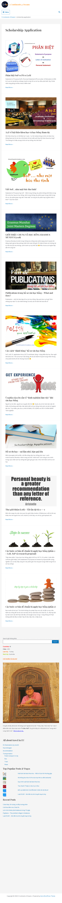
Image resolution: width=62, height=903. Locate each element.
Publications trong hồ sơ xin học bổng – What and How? (29, 294)
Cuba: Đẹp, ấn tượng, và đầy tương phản (15, 804)
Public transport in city (11, 756)
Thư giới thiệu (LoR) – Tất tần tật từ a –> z (25, 509)
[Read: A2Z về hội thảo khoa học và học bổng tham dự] (31, 113)
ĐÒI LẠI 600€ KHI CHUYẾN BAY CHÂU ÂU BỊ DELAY (33, 790)
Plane (6, 764)
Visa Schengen (7, 748)
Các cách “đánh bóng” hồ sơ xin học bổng (25, 350)
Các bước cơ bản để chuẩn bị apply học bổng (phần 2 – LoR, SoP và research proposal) (30, 552)
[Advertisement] (31, 830)
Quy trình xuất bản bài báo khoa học (29, 782)
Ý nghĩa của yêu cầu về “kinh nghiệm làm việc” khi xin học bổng (29, 399)
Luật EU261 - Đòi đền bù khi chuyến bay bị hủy (32, 794)
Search (55, 642)
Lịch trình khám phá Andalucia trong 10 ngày (16, 810)
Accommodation (8, 751)
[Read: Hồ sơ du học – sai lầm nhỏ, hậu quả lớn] (31, 436)
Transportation (7, 754)
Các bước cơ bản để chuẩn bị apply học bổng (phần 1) (30, 606)
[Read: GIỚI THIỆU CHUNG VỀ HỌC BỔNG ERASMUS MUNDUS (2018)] (31, 222)
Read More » (9, 87)
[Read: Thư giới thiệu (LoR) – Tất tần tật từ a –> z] (31, 491)
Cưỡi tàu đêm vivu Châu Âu (11, 807)
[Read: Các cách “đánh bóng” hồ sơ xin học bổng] (31, 331)
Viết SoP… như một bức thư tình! (20, 189)
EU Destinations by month (11, 745)
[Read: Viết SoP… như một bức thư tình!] (31, 170)
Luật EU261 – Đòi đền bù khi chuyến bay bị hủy (17, 816)
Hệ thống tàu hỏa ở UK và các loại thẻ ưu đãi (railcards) (34, 777)
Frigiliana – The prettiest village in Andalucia (16, 813)
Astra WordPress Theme (47, 896)
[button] (59, 12)
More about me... (19, 731)
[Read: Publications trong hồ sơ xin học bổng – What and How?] (31, 275)
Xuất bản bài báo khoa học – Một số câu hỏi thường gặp (35, 773)
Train (6, 762)
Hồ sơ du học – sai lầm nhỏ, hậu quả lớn (24, 451)
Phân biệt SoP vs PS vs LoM (18, 75)
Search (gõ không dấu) (10, 638)
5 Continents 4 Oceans (19, 4)
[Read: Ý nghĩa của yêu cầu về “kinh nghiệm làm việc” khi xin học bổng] (31, 383)
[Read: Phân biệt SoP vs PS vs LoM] (31, 56)
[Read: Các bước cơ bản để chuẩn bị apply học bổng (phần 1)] (31, 590)
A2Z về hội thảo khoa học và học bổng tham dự (27, 132)
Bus (6, 759)
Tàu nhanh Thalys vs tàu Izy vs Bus (28, 786)
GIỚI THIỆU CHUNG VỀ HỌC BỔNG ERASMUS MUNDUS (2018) (27, 236)
